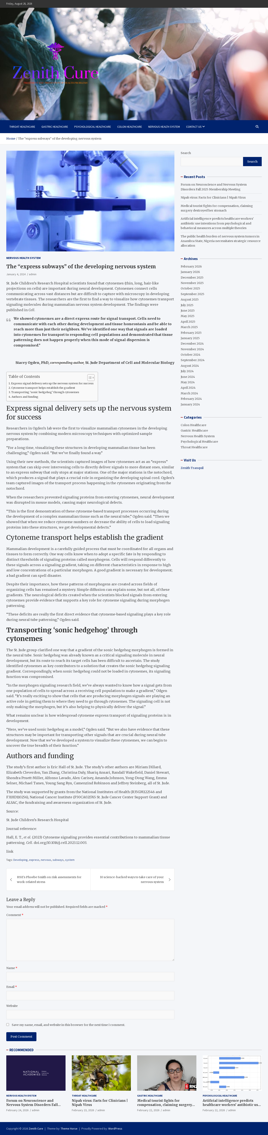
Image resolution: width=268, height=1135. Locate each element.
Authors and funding (25, 396)
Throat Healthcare (22, 127)
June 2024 (188, 377)
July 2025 (187, 305)
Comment (14, 915)
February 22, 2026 (148, 1110)
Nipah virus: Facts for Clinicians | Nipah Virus (213, 197)
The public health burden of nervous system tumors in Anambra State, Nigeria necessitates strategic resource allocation (220, 241)
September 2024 (193, 360)
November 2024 (192, 349)
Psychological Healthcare (92, 127)
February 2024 (191, 399)
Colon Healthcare (129, 127)
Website (12, 1006)
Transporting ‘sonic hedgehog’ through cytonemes (45, 392)
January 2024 (190, 404)
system (70, 860)
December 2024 (192, 343)
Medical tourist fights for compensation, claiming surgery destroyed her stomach (164, 1105)
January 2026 (190, 272)
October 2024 (190, 355)
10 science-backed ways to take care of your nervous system (132, 879)
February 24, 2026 (17, 1110)
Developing (20, 860)
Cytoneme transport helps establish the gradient (43, 387)
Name (11, 968)
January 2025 (190, 338)
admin (32, 274)
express (34, 860)
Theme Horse (69, 1128)
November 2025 (192, 283)
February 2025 (191, 333)
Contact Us (194, 127)
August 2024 (190, 366)
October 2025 (190, 288)
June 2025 (188, 310)
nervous (46, 860)
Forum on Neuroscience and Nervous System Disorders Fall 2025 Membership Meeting (32, 1105)
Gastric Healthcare (54, 127)
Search (186, 153)
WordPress (115, 1128)
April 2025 (188, 322)
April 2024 (188, 388)
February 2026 (191, 266)
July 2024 (187, 371)
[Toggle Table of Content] (89, 377)
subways (58, 860)
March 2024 (189, 393)
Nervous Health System (164, 127)
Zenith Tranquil (192, 468)
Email (11, 987)
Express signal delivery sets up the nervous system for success (52, 383)
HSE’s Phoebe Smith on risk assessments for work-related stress (49, 879)
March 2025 (189, 327)
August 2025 (190, 299)
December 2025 (192, 277)
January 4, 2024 (16, 274)
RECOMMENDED (21, 1050)
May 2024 (188, 382)
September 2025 (192, 294)
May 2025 (188, 316)
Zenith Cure (36, 1128)
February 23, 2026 (83, 1110)
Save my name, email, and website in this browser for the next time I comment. (68, 1025)
